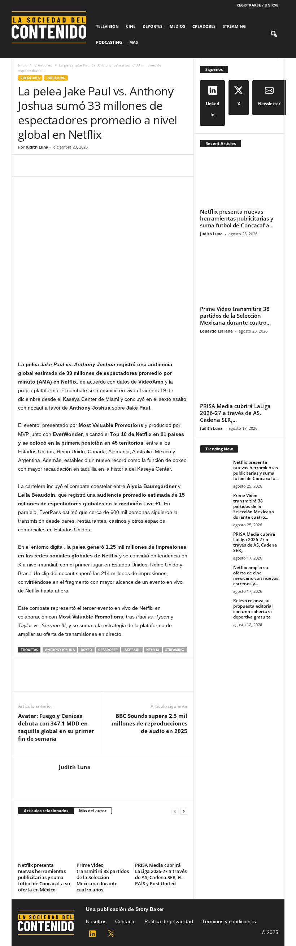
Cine (130, 26)
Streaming (234, 26)
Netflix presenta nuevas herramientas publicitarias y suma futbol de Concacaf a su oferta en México (44, 877)
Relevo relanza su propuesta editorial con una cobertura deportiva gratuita (253, 609)
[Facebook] (25, 165)
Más (133, 42)
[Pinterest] (58, 165)
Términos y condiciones (229, 921)
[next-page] (183, 811)
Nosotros (96, 921)
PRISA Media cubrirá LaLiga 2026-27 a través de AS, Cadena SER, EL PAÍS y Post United (161, 874)
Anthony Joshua (60, 649)
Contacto (125, 921)
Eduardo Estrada (216, 331)
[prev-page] (175, 811)
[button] (274, 34)
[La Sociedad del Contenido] (52, 27)
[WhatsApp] (75, 165)
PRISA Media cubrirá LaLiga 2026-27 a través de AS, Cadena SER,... (235, 412)
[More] (92, 165)
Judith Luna (37, 147)
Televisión (107, 26)
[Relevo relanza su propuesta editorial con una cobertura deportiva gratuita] (214, 609)
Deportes (152, 26)
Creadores (204, 26)
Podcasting (109, 42)
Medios (177, 26)
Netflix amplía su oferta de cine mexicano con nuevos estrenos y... (255, 575)
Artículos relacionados (46, 810)
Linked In (212, 109)
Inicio (22, 65)
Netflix (152, 649)
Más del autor (92, 810)
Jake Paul (131, 649)
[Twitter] (42, 165)
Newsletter (269, 103)
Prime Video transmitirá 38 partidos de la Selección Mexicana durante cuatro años (103, 877)
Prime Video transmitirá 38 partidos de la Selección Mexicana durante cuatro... (235, 315)
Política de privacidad (168, 921)
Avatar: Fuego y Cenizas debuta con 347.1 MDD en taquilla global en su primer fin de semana (56, 727)
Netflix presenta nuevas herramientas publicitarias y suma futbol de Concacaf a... (237, 218)
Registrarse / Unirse (257, 5)
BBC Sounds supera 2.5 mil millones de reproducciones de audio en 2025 (149, 723)
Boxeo (86, 649)
